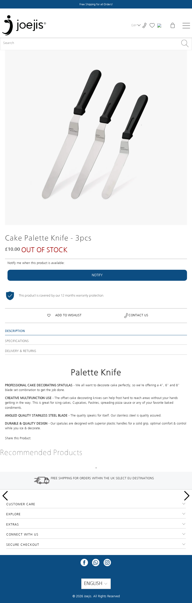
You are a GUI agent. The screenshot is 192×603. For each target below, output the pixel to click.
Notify (97, 275)
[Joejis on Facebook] (84, 564)
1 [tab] (96, 468)
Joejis (87, 596)
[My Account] (160, 26)
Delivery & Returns (20, 351)
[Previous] (9, 134)
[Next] (183, 134)
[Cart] (172, 25)
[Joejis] (24, 25)
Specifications (17, 341)
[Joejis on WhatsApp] (96, 564)
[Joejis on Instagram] (107, 564)
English (94, 583)
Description (15, 331)
